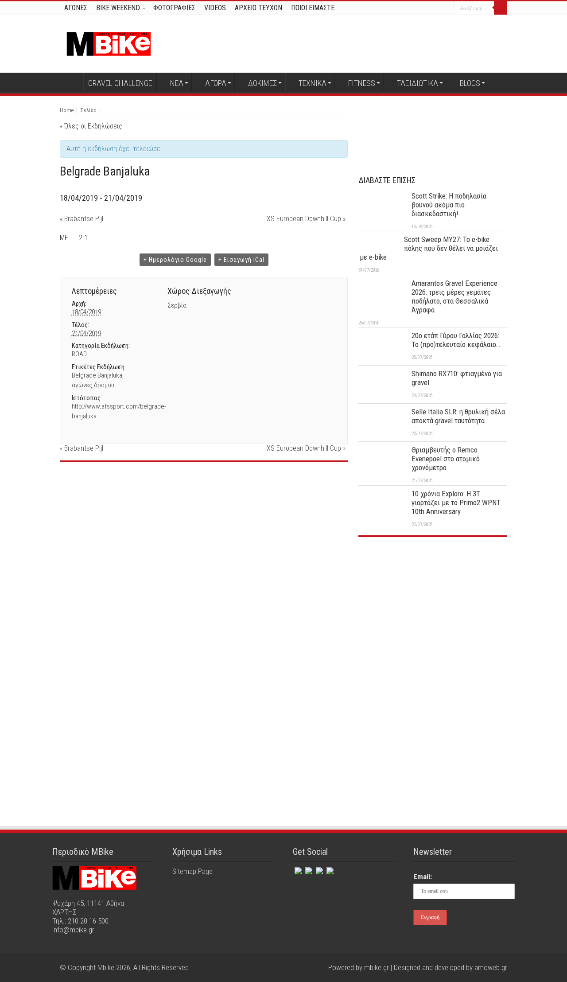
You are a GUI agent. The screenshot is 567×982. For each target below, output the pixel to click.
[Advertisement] (432, 610)
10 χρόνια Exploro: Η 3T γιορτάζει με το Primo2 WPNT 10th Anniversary (456, 502)
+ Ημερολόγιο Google (175, 259)
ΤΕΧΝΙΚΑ (312, 83)
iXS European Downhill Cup (305, 218)
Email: (422, 876)
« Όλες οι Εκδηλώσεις (91, 126)
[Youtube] (439, 8)
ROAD (79, 354)
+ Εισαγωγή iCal (241, 259)
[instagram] (447, 8)
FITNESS (361, 83)
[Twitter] (430, 8)
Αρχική (71, 82)
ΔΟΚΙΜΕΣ (262, 83)
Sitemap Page (192, 871)
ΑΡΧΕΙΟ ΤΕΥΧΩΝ (258, 8)
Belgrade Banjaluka (97, 375)
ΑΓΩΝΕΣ (75, 8)
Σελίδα (88, 110)
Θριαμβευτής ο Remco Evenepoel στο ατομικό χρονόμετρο (446, 458)
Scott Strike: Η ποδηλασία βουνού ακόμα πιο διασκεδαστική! (449, 204)
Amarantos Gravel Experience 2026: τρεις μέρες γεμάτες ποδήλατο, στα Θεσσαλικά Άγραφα (454, 296)
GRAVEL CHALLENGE (120, 83)
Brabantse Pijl (81, 218)
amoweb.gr (490, 967)
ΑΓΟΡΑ (215, 83)
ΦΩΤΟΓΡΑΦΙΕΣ (174, 8)
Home (67, 110)
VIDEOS (215, 8)
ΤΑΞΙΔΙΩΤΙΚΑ (417, 83)
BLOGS (470, 83)
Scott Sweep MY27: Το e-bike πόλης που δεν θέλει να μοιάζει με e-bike (429, 248)
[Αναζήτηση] (500, 8)
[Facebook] (422, 8)
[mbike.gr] (108, 42)
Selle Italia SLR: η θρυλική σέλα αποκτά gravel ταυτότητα (458, 416)
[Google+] (414, 8)
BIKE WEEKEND (118, 8)
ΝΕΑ (176, 83)
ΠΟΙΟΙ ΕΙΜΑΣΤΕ (312, 8)
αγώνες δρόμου (93, 385)
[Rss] (329, 869)
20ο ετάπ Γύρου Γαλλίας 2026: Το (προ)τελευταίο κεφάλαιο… (456, 340)
